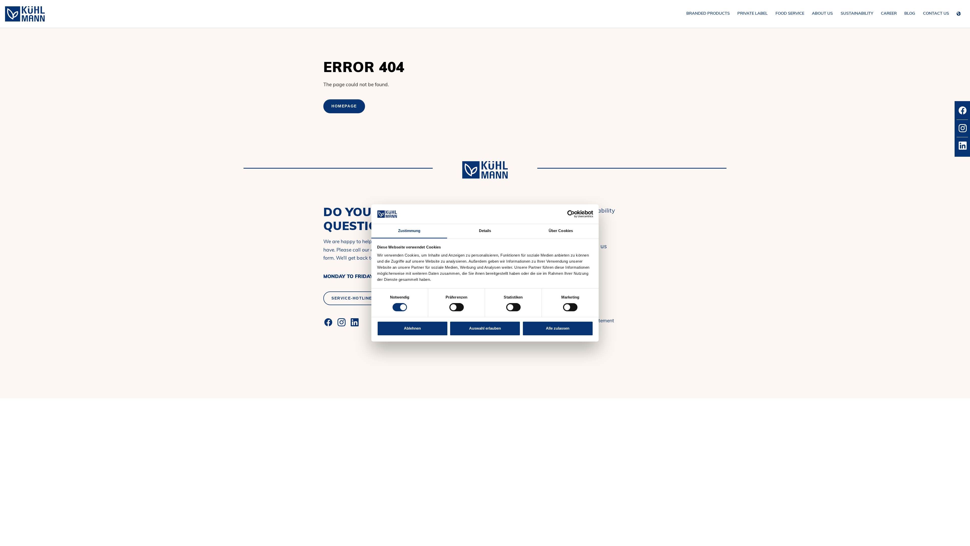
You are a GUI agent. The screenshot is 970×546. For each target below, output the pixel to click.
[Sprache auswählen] (960, 13)
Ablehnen (412, 328)
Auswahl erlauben (485, 328)
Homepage (344, 106)
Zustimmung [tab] (409, 231)
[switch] (456, 307)
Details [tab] (485, 231)
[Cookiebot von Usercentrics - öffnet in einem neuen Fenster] (571, 214)
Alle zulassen (557, 328)
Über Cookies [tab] (561, 231)
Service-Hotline (351, 298)
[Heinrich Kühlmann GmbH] (25, 14)
